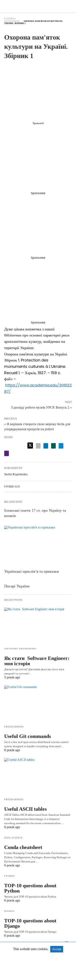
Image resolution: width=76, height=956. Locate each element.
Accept (56, 949)
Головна (10, 18)
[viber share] (6, 453)
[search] (70, 6)
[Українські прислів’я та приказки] (38, 546)
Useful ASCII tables (25, 809)
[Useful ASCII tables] (38, 776)
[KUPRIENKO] (38, 6)
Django (9, 911)
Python (9, 876)
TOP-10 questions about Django (30, 923)
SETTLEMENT (12, 21)
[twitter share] (30, 445)
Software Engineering (20, 648)
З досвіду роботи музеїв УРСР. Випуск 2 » (41, 407)
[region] (39, 91)
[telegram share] (61, 446)
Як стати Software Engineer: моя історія (36, 660)
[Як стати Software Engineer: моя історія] (38, 626)
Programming (14, 727)
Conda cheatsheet (23, 847)
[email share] (38, 446)
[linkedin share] (45, 446)
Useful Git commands (27, 736)
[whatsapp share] (53, 446)
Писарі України (17, 586)
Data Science (13, 838)
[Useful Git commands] (38, 703)
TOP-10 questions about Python (30, 888)
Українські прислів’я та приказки (31, 571)
